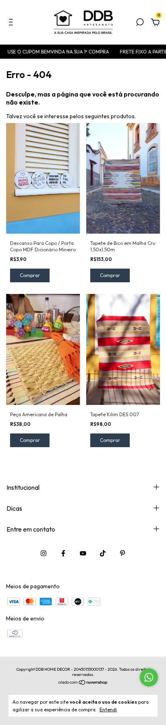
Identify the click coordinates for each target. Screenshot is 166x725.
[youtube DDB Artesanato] (83, 553)
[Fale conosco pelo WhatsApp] (149, 677)
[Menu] (12, 23)
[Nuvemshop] (83, 682)
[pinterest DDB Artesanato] (122, 553)
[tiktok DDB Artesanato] (103, 553)
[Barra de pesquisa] (139, 23)
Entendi (108, 710)
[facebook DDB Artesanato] (63, 553)
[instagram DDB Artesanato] (43, 553)
